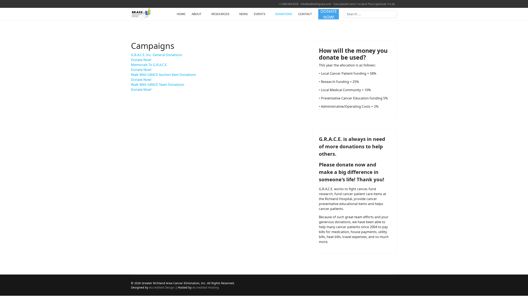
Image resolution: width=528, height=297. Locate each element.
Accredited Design (161, 287)
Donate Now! (141, 60)
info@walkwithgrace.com (316, 4)
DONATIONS (283, 14)
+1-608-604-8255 (288, 4)
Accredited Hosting (205, 287)
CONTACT (305, 14)
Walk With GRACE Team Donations (157, 84)
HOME (181, 14)
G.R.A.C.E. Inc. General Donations (156, 55)
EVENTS (259, 14)
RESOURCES (220, 14)
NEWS (243, 14)
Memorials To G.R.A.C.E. (149, 64)
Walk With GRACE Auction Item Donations (163, 74)
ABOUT (197, 14)
